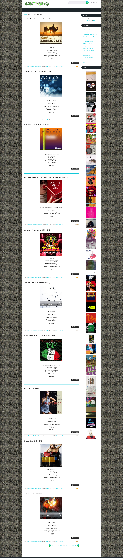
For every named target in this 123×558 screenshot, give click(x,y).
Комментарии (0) (59, 66)
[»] (78, 545)
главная (25, 14)
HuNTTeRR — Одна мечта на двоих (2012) (37, 283)
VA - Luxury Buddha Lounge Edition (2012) (37, 230)
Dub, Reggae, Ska (86, 55)
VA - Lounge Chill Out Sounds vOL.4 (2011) (36, 124)
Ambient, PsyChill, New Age (88, 29)
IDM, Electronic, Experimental (88, 43)
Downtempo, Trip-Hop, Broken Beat (35, 66)
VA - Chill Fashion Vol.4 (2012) (33, 388)
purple (47, 66)
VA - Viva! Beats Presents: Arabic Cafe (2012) (37, 19)
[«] (50, 545)
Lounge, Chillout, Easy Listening (89, 46)
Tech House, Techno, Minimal (88, 50)
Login (98, 2)
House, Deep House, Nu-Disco (89, 41)
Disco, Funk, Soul (86, 32)
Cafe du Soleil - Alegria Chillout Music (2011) (37, 72)
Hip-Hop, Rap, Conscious (88, 57)
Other (84, 62)
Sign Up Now (93, 2)
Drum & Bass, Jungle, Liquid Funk (89, 36)
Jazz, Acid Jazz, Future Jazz (88, 48)
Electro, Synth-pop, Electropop (89, 39)
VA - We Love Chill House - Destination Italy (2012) (39, 335)
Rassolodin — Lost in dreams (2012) (34, 494)
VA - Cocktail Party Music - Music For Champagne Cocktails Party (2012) (46, 177)
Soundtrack (85, 59)
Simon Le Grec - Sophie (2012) (33, 441)
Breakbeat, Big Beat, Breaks (88, 53)
